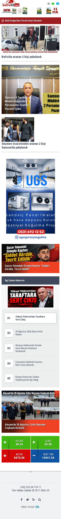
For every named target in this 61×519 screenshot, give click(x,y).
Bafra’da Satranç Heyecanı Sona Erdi (23, 21)
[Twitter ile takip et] (28, 499)
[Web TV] (53, 3)
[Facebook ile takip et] (22, 499)
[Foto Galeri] (57, 3)
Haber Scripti (27, 506)
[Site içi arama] (40, 499)
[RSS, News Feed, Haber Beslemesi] (34, 499)
